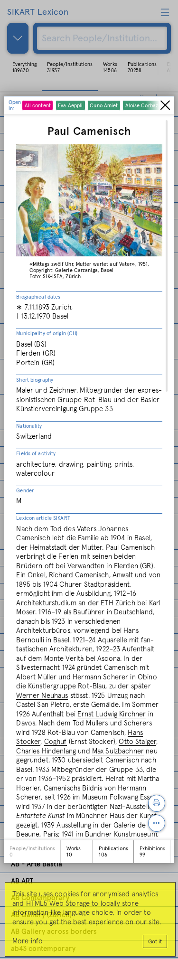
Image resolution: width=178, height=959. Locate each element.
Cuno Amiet (104, 105)
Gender (25, 490)
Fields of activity (36, 453)
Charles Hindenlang (46, 751)
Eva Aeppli (70, 105)
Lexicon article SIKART (43, 518)
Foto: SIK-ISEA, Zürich (55, 276)
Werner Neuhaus (42, 695)
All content (38, 105)
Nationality (29, 426)
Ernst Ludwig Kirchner (111, 714)
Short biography (34, 380)
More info (27, 941)
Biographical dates (38, 297)
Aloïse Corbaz (141, 105)
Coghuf (55, 741)
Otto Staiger (137, 741)
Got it (155, 942)
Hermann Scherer (100, 677)
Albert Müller (36, 677)
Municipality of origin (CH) (46, 333)
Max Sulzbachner (118, 751)
